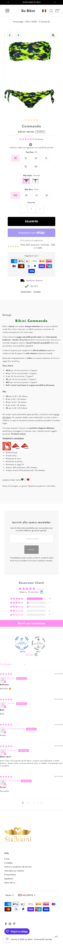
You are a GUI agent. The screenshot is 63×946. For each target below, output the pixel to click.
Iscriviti (32, 549)
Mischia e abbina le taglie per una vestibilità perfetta (31, 147)
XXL (35, 166)
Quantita (31, 202)
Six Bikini (28, 10)
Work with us (9, 882)
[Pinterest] (14, 924)
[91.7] (38, 643)
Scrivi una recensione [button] (31, 623)
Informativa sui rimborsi (14, 870)
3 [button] (33, 802)
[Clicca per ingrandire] (53, 35)
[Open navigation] (7, 11)
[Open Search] (51, 10)
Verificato (29, 654)
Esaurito (31, 221)
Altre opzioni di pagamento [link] (31, 240)
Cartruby (48, 939)
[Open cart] (57, 10)
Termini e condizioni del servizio (18, 866)
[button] (25, 139)
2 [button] (28, 802)
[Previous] (10, 35)
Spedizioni (8, 878)
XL (26, 166)
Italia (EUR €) (27, 895)
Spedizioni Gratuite (34, 280)
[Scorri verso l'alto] (56, 936)
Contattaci (8, 862)
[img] (6, 674)
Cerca (6, 858)
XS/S (15, 195)
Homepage (18, 21)
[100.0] (22, 643)
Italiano (8, 895)
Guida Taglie (26, 292)
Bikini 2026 (31, 21)
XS (15, 158)
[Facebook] (5, 924)
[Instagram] (10, 924)
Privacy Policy (10, 874)
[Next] (18, 35)
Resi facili (34, 286)
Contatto (36, 292)
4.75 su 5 (40, 589)
